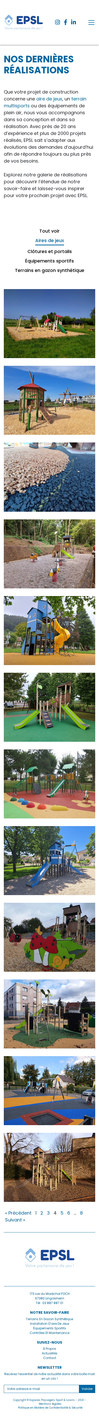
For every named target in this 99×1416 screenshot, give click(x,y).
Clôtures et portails (49, 251)
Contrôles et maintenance (49, 1333)
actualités (49, 1353)
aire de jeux (49, 99)
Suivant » (15, 1220)
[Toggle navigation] (91, 22)
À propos (49, 1348)
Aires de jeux (49, 240)
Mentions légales (50, 1404)
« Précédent (18, 1213)
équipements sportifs (49, 1328)
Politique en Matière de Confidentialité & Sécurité (50, 1408)
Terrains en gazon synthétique (49, 270)
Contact (49, 1358)
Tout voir (49, 231)
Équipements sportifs (49, 261)
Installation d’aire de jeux (49, 1323)
